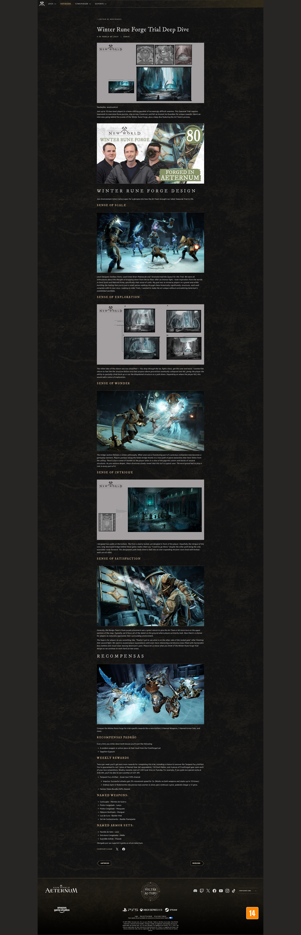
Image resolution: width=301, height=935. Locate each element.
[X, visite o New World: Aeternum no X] (208, 890)
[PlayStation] (130, 910)
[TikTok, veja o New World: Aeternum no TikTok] (233, 891)
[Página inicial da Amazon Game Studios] (61, 910)
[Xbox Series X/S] (151, 910)
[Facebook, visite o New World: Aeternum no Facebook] (214, 891)
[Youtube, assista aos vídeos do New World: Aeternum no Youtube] (221, 891)
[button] (150, 73)
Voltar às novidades (110, 19)
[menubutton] (248, 891)
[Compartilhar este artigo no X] (117, 849)
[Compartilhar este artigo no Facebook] (123, 849)
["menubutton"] (52, 4)
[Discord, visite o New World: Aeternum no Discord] (195, 890)
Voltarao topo (150, 891)
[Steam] (171, 910)
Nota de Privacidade (146, 916)
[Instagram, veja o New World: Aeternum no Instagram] (227, 891)
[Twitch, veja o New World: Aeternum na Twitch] (202, 891)
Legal (136, 916)
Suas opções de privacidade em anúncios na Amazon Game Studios (148, 918)
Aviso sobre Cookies (160, 916)
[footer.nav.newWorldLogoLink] (61, 889)
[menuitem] (52, 4)
